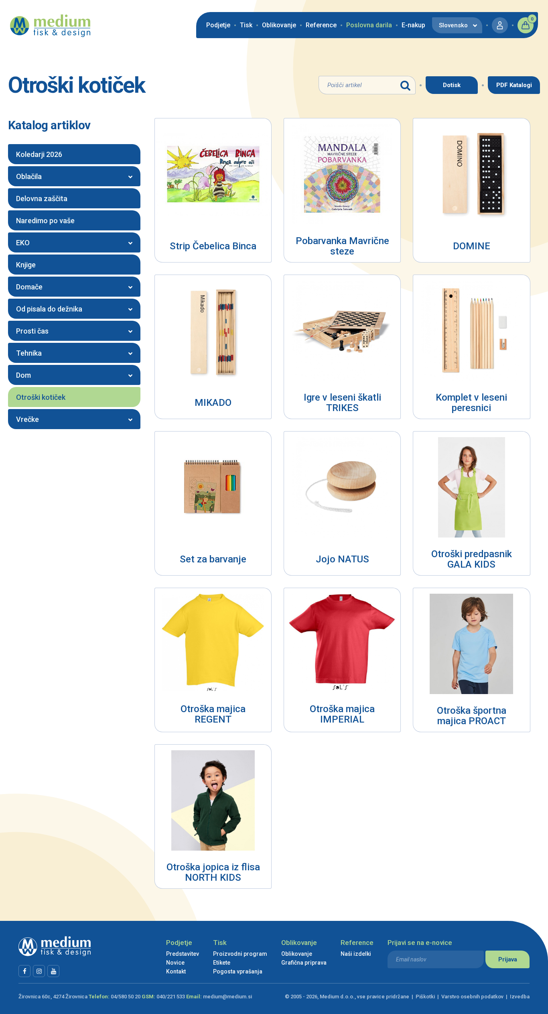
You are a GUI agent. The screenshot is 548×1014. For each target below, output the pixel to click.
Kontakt (176, 971)
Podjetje (218, 25)
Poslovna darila (369, 25)
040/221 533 (170, 997)
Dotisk (452, 85)
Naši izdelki (356, 954)
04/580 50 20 (125, 997)
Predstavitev (182, 954)
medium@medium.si (227, 997)
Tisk (246, 25)
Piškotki (425, 997)
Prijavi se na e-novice (420, 943)
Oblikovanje (279, 25)
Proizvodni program (240, 954)
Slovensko (453, 25)
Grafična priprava (304, 962)
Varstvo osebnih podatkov (472, 997)
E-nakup (413, 25)
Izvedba (520, 997)
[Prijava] (500, 25)
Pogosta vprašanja (237, 971)
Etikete (221, 962)
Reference (321, 25)
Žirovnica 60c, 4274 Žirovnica (52, 997)
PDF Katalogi (514, 85)
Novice (175, 962)
